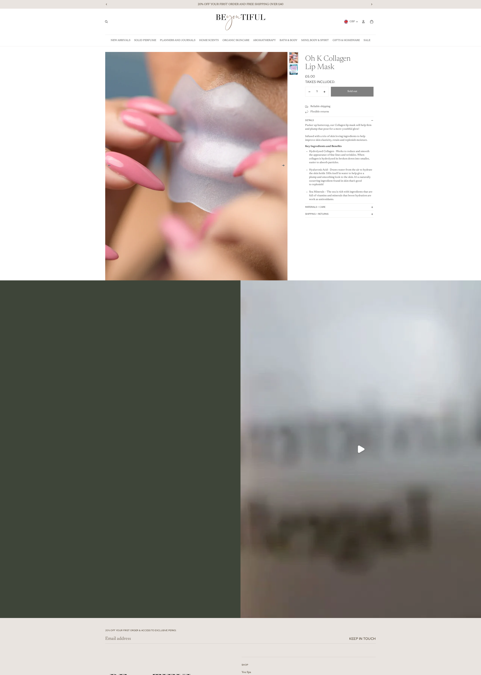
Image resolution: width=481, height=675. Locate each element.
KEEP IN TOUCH (362, 638)
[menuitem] (120, 40)
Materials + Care (315, 207)
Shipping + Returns (316, 213)
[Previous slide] (106, 4)
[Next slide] (372, 4)
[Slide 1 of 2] (294, 58)
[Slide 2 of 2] (294, 69)
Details (309, 120)
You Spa (246, 672)
